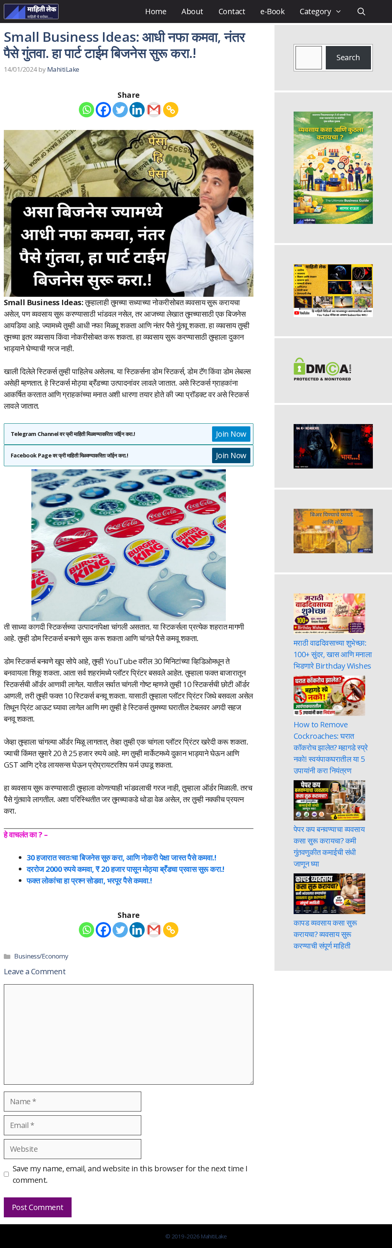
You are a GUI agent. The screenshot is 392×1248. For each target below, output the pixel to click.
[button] (361, 11)
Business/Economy (41, 956)
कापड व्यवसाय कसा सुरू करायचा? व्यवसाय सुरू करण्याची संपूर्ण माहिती (325, 934)
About (192, 11)
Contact (232, 11)
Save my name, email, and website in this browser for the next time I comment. (130, 1174)
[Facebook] (103, 109)
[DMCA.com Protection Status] (322, 378)
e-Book (272, 11)
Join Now (231, 434)
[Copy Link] (170, 109)
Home (155, 11)
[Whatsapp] (86, 109)
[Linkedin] (137, 109)
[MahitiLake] (31, 11)
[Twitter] (120, 109)
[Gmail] (154, 109)
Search (348, 57)
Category (315, 11)
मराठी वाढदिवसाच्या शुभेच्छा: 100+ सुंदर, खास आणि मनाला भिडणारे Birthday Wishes (333, 654)
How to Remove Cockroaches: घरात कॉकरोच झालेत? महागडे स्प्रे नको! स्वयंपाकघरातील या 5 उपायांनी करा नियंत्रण (331, 747)
